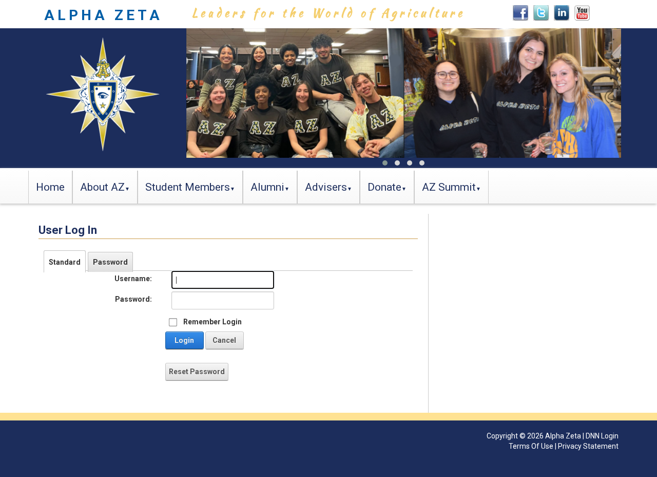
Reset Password (197, 372)
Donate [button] (384, 187)
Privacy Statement (588, 446)
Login (184, 340)
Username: (133, 278)
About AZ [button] (102, 187)
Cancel (224, 340)
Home (50, 187)
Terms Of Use (531, 446)
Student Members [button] (187, 187)
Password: (133, 299)
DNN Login (602, 436)
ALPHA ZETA (103, 15)
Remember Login (212, 322)
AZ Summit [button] (449, 187)
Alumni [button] (267, 187)
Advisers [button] (326, 187)
